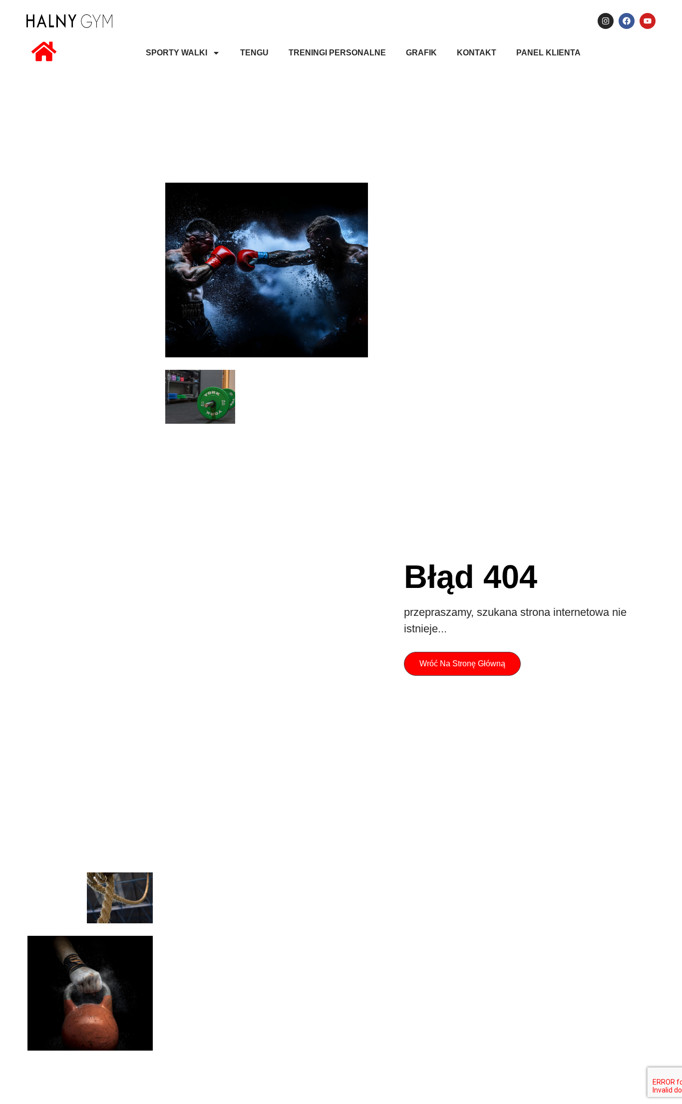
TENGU (254, 52)
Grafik (421, 52)
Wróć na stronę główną (462, 663)
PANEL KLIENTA (548, 52)
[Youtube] (648, 21)
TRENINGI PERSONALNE (337, 52)
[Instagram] (606, 21)
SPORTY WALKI (176, 52)
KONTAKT (476, 52)
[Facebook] (627, 21)
